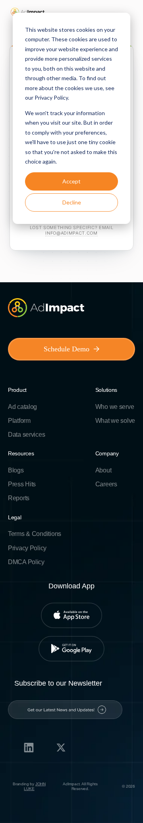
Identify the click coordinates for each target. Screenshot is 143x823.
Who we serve (114, 406)
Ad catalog (22, 406)
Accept (71, 181)
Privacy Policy (27, 548)
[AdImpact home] (27, 11)
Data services (26, 434)
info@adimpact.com (71, 233)
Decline (71, 202)
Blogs (16, 470)
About (103, 470)
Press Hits (22, 484)
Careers (106, 484)
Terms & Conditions (34, 533)
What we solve (115, 420)
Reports (18, 498)
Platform (19, 420)
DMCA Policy (26, 562)
